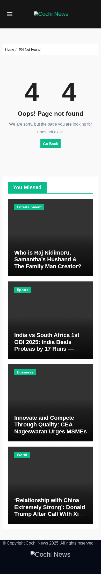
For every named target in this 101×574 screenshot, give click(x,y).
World (22, 455)
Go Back (50, 144)
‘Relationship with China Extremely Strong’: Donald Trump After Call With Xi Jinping (49, 510)
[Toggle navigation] (9, 14)
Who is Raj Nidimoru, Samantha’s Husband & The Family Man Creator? (47, 259)
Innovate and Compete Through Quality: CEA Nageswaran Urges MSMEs (50, 425)
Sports (22, 290)
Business (25, 372)
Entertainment (29, 207)
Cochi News (37, 543)
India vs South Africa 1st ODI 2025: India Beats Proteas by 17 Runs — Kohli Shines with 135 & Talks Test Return (46, 349)
